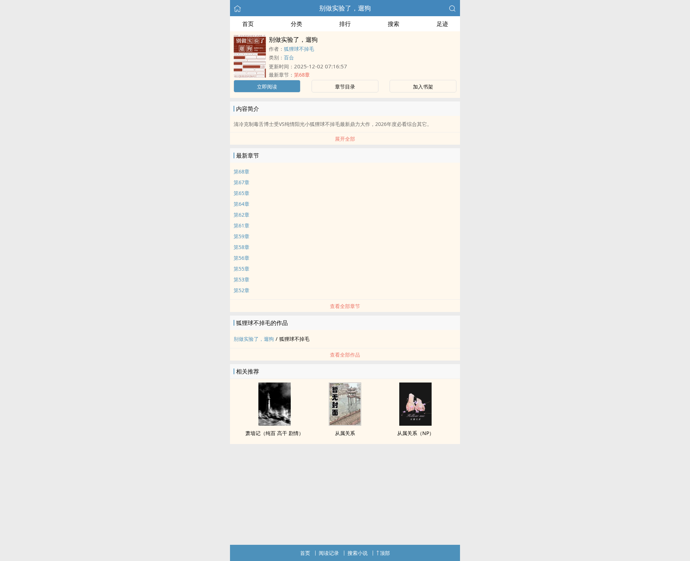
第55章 (241, 268)
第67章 (241, 182)
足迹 (442, 24)
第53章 (241, 279)
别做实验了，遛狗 (345, 8)
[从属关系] (345, 423)
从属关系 (345, 433)
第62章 (241, 214)
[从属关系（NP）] (415, 423)
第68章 (302, 74)
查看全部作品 (345, 354)
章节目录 (345, 86)
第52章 (241, 290)
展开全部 (345, 138)
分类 (296, 24)
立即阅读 (267, 86)
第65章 (241, 193)
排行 (345, 24)
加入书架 (423, 86)
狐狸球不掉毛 (299, 48)
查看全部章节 (345, 306)
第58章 (241, 247)
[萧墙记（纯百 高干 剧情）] (274, 423)
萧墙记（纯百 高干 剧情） (274, 433)
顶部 (385, 552)
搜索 (393, 24)
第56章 (241, 257)
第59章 (241, 236)
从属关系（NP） (415, 433)
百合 (289, 57)
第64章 (241, 203)
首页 (248, 24)
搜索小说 (358, 552)
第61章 (241, 225)
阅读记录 (329, 552)
